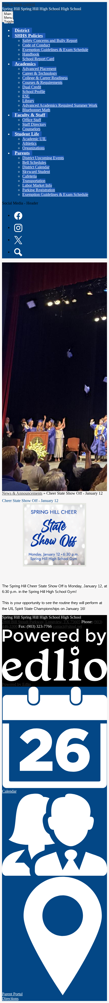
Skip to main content (18, 4)
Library (28, 101)
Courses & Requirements (42, 82)
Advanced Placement (39, 69)
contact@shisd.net (67, 626)
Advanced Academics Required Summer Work (59, 105)
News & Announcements (22, 493)
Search (18, 252)
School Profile (33, 91)
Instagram (18, 228)
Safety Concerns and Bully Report (49, 40)
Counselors (31, 129)
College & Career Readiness (45, 78)
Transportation (33, 181)
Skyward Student (36, 171)
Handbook (30, 54)
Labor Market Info (37, 185)
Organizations (33, 148)
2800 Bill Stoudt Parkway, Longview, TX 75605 (41, 622)
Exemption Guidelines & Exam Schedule (55, 50)
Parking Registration (38, 190)
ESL (26, 96)
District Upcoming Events (43, 158)
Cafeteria (29, 176)
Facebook (18, 216)
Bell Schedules (34, 162)
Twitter (18, 240)
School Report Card (38, 59)
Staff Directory (34, 124)
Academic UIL (34, 139)
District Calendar (35, 167)
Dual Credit (31, 87)
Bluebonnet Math (36, 110)
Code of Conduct (36, 45)
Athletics (29, 143)
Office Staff (31, 120)
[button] (28, 35)
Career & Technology (39, 73)
